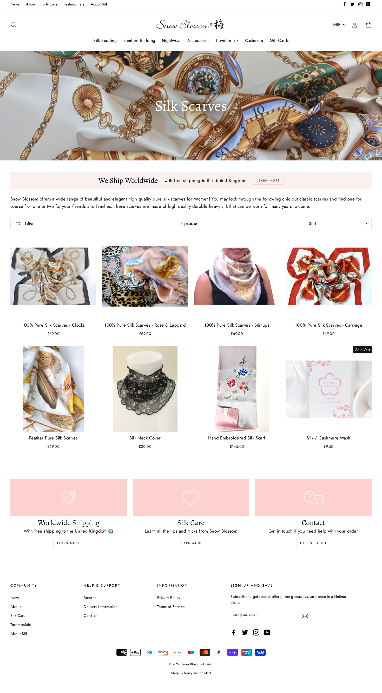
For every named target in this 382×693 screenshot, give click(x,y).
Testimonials (74, 4)
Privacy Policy (168, 597)
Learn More (68, 543)
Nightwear (171, 40)
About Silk (99, 4)
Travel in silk (227, 40)
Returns (90, 597)
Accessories (198, 40)
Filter (29, 223)
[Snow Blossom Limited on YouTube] (267, 632)
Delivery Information (101, 606)
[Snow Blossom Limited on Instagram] (256, 632)
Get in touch (313, 543)
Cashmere (254, 40)
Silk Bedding (105, 40)
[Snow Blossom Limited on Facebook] (233, 632)
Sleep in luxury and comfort (191, 673)
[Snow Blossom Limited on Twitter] (245, 632)
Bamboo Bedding (139, 40)
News (15, 4)
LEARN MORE (191, 543)
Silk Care (50, 4)
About (31, 4)
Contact (90, 615)
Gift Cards (279, 40)
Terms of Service (171, 606)
